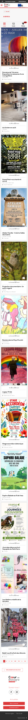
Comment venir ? (14, 707)
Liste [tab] (4, 26)
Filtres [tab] (23, 26)
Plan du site (19, 713)
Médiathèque (22, 1)
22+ (15, 661)
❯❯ (25, 661)
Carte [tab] (13, 26)
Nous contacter (14, 703)
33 (19, 661)
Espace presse (21, 718)
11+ (12, 661)
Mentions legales (9, 713)
